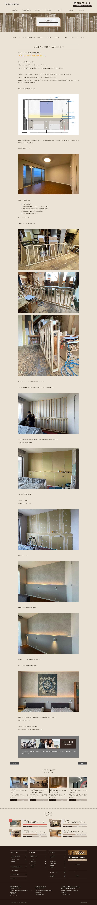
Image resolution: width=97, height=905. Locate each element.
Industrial (52, 865)
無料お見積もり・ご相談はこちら (78, 859)
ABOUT (15, 9)
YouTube (77, 864)
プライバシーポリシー (23, 902)
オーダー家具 (48, 37)
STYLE (59, 9)
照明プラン (40, 37)
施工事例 (33, 852)
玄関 (66, 37)
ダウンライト (33, 865)
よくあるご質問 (15, 874)
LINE (77, 876)
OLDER (82, 763)
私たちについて (15, 852)
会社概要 (13, 861)
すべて (14, 37)
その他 (82, 37)
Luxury (51, 859)
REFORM (37, 9)
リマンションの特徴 (15, 856)
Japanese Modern (53, 863)
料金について (14, 857)
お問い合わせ (13, 902)
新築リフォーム (31, 37)
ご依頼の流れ (14, 870)
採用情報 (52, 876)
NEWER (14, 763)
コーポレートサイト (55, 872)
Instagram (77, 872)
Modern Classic (53, 861)
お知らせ (13, 878)
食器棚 (57, 37)
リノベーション (22, 37)
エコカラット (74, 37)
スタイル (52, 852)
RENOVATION (48, 9)
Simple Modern (53, 856)
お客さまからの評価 (15, 859)
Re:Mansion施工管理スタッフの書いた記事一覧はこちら (32, 55)
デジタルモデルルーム (16, 866)
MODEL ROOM (26, 9)
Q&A (81, 9)
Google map (12, 893)
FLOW (70, 9)
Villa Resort (52, 867)
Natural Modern (53, 857)
